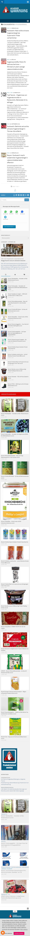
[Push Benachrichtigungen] (3, 933)
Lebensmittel (4, 814)
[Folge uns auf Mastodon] (16, 195)
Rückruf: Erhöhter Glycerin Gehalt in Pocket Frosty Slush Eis (14, 542)
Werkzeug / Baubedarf (7, 868)
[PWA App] (14, 195)
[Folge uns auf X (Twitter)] (21, 195)
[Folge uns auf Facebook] (19, 195)
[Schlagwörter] (24, 274)
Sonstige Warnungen (16, 867)
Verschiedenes (25, 867)
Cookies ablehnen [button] (7, 933)
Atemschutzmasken (5, 867)
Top (11, 92)
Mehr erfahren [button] (24, 929)
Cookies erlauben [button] (19, 933)
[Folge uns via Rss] (23, 195)
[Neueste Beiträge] (5, 274)
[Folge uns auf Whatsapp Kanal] (26, 195)
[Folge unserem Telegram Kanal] (28, 195)
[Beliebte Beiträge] (15, 274)
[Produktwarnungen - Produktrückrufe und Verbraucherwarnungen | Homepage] (15, 9)
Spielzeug (3, 841)
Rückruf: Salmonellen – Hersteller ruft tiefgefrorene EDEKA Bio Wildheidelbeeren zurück (17, 287)
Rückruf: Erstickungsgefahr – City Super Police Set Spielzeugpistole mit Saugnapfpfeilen (17, 333)
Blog (8, 28)
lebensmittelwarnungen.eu (7, 787)
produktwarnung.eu (5, 777)
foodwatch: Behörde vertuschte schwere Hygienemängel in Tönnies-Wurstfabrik (18, 128)
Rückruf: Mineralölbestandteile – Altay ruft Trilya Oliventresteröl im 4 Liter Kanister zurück (17, 303)
